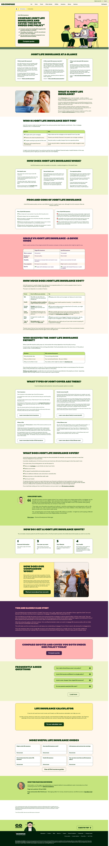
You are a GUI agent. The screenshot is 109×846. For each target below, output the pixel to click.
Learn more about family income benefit (70, 415)
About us (59, 833)
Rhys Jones (31, 517)
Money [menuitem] (69, 4)
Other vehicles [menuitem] (48, 4)
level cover (40, 322)
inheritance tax (69, 361)
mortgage (33, 466)
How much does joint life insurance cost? (80, 76)
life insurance (64, 98)
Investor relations (75, 836)
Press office (83, 836)
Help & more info (97, 1)
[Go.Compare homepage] (8, 4)
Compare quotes (28, 41)
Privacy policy (67, 836)
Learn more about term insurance (29, 415)
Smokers (33, 306)
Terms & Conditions (72, 833)
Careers (64, 833)
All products (43, 833)
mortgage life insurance (44, 402)
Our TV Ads (90, 836)
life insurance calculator (62, 314)
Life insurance (23, 8)
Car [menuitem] (31, 4)
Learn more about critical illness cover (70, 440)
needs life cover (33, 185)
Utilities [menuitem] (56, 4)
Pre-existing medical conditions (39, 302)
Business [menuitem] (76, 4)
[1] (44, 24)
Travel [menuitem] (41, 4)
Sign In (105, 1)
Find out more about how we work (37, 592)
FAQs (54, 833)
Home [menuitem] (36, 4)
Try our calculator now (54, 724)
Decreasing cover (35, 321)
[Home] (16, 9)
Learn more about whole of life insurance (31, 440)
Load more (73, 694)
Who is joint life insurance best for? (56, 78)
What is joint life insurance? (28, 78)
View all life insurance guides (54, 769)
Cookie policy (80, 833)
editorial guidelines (48, 786)
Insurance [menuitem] (63, 4)
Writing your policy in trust (30, 371)
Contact (49, 833)
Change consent (89, 833)
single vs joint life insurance (68, 112)
